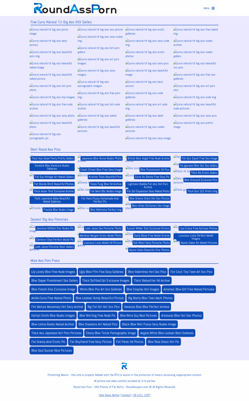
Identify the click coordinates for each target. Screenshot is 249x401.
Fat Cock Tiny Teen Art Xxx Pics (191, 271)
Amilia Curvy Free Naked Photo (51, 298)
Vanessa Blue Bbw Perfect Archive (146, 306)
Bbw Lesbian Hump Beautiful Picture (100, 298)
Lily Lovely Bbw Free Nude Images (53, 271)
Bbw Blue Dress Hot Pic (163, 341)
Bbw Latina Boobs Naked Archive (52, 324)
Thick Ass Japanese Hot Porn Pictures (56, 333)
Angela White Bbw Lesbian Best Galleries (167, 333)
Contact (126, 395)
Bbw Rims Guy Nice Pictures (138, 315)
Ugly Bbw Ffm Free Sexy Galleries (102, 271)
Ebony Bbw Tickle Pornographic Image (111, 333)
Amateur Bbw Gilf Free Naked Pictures (189, 289)
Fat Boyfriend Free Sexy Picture (91, 341)
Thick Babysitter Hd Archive (152, 280)
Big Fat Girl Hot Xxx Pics (104, 306)
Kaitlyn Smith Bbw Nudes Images (53, 315)
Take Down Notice (109, 395)
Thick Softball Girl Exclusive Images (105, 280)
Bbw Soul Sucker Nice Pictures (51, 350)
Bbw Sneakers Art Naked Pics (97, 324)
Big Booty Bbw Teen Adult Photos (150, 298)
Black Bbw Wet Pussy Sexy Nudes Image (149, 324)
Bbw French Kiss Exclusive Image (53, 289)
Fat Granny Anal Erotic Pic (48, 341)
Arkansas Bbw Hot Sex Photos (181, 315)
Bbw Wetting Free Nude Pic (97, 315)
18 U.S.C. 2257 (141, 395)
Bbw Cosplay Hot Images (142, 289)
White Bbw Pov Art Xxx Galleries (101, 289)
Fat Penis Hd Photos (129, 341)
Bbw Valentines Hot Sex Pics (147, 271)
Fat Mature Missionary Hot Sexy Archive (57, 306)
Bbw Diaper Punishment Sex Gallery (54, 280)
